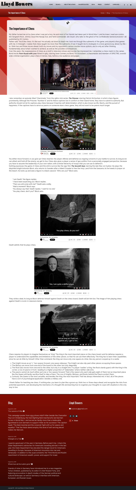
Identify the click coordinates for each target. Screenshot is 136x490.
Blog (93, 4)
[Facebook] (70, 416)
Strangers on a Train (15, 439)
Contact (107, 4)
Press (99, 4)
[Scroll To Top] (132, 488)
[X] (73, 416)
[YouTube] (76, 416)
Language (116, 4)
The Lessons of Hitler (15, 411)
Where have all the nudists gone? (19, 464)
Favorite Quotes (83, 4)
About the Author (69, 4)
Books (58, 4)
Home (51, 4)
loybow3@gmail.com (79, 409)
